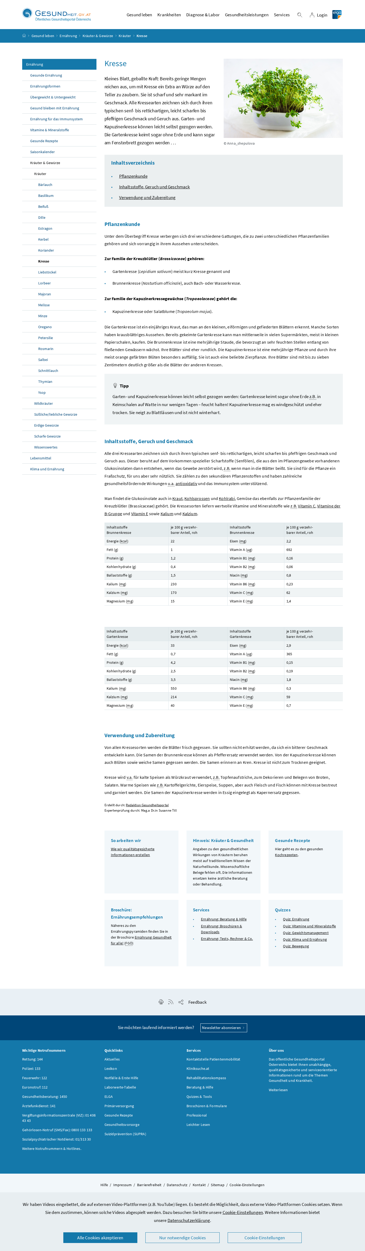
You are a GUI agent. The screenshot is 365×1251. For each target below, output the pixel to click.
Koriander (46, 250)
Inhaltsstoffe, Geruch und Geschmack (154, 187)
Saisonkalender (42, 151)
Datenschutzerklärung (189, 1220)
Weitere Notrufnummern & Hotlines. (51, 1148)
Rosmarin (45, 348)
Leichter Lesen (198, 1124)
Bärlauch (45, 184)
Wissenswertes (45, 447)
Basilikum (46, 195)
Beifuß (43, 206)
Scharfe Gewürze (47, 436)
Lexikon (110, 1068)
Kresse (43, 261)
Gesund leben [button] (139, 15)
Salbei (43, 359)
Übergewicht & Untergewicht (53, 97)
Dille (41, 217)
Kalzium (190, 513)
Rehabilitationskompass (206, 1077)
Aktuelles (112, 1059)
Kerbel (43, 239)
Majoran (44, 294)
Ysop (42, 392)
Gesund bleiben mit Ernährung (54, 108)
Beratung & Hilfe (200, 1087)
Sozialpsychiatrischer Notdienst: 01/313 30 (56, 1139)
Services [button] (282, 15)
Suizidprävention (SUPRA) (125, 1133)
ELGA (108, 1096)
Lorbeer (44, 283)
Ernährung (68, 35)
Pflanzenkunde (133, 176)
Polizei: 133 (31, 1068)
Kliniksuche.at (198, 1068)
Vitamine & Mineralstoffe (49, 130)
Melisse (44, 305)
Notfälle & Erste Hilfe (121, 1077)
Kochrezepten (286, 854)
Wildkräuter (43, 403)
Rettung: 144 (32, 1059)
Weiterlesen (278, 1089)
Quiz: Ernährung (296, 919)
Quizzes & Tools (199, 1096)
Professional (197, 1115)
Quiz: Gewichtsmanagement (305, 932)
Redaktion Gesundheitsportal (147, 805)
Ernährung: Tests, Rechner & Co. (227, 938)
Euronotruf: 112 (35, 1087)
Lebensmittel (40, 458)
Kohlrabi (227, 498)
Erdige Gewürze (46, 425)
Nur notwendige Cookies (182, 1238)
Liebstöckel (47, 272)
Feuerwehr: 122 (34, 1077)
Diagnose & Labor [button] (203, 15)
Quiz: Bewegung (296, 946)
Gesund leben (43, 35)
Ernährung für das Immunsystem (56, 119)
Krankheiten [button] (169, 15)
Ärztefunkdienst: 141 (39, 1105)
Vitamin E (139, 513)
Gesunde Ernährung (46, 75)
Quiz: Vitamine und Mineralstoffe (309, 926)
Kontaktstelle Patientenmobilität (213, 1059)
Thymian (45, 381)
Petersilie (45, 337)
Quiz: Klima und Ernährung (305, 939)
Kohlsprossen (197, 498)
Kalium (167, 513)
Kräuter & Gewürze (98, 35)
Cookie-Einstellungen (243, 1212)
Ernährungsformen (45, 86)
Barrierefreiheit (149, 1184)
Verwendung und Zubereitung (147, 197)
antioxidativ (186, 483)
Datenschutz (177, 1184)
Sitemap (217, 1184)
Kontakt (199, 1184)
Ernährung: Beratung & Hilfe (224, 919)
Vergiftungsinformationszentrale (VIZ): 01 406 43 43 (59, 1118)
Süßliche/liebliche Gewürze (55, 414)
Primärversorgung (119, 1105)
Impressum (122, 1184)
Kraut (177, 498)
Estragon (45, 228)
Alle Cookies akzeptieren (100, 1238)
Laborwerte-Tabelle (120, 1087)
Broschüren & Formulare (207, 1105)
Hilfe (104, 1184)
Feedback (197, 1002)
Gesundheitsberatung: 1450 (44, 1096)
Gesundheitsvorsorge (121, 1124)
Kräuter (125, 35)
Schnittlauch (48, 370)
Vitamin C (306, 506)
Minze (42, 315)
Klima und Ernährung (47, 469)
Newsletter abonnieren (222, 1027)
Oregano (45, 326)
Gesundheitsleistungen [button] (247, 15)
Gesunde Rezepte (44, 140)
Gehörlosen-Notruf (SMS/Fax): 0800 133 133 (57, 1129)
